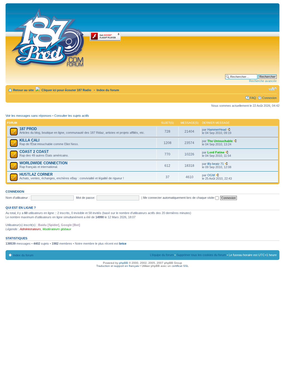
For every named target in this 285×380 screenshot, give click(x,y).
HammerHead (216, 129)
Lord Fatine (215, 152)
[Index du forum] (48, 36)
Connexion (269, 98)
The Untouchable (220, 141)
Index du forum (108, 90)
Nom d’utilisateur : (18, 197)
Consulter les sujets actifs (71, 115)
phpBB (123, 262)
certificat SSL (180, 265)
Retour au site (23, 90)
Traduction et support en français (117, 265)
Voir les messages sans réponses (28, 115)
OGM (211, 175)
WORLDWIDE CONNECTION (43, 163)
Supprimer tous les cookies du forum (201, 255)
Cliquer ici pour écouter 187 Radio (66, 90)
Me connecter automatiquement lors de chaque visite (179, 197)
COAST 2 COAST (34, 152)
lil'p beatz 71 (215, 163)
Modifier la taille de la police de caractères (273, 88)
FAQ (253, 98)
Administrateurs (30, 229)
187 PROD (28, 129)
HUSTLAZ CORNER (36, 174)
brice (122, 243)
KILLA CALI (29, 140)
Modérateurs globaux (57, 229)
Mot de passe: (85, 197)
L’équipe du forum (162, 255)
